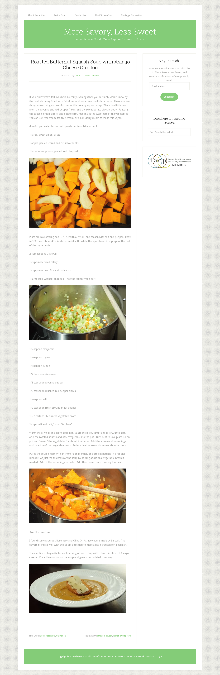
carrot (116, 636)
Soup (42, 636)
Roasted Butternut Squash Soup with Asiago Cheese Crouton (80, 64)
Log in (159, 656)
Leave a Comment (92, 76)
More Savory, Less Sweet (110, 31)
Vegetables (50, 636)
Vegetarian (61, 636)
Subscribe (169, 96)
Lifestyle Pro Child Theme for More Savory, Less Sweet (99, 656)
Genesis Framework (135, 656)
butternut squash (104, 636)
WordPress (150, 656)
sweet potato (125, 636)
